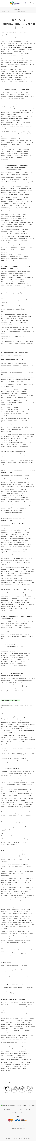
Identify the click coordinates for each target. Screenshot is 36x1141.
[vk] (18, 1117)
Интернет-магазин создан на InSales (18, 1138)
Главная (16, 9)
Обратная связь (18, 1112)
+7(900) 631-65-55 (18, 1125)
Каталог (7, 1109)
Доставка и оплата (19, 1109)
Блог (30, 1109)
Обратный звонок (18, 1128)
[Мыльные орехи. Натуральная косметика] (18, 3)
